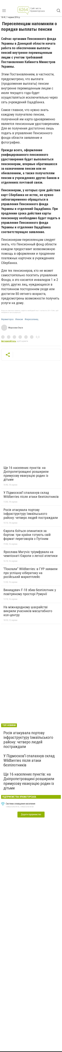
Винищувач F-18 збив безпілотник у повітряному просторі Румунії (29, 592)
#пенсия (19, 319)
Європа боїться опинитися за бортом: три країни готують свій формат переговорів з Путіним (27, 535)
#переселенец (31, 319)
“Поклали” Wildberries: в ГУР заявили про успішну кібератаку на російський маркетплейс (30, 573)
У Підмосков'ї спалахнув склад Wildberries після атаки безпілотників (31, 495)
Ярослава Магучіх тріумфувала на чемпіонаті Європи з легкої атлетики (30, 554)
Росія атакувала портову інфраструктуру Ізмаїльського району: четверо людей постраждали (30, 514)
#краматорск (7, 319)
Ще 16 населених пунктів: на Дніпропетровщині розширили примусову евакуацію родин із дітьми (26, 474)
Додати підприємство (31, 814)
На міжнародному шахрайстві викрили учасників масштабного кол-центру (27, 611)
